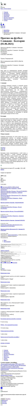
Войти (2, 247)
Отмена (3, 398)
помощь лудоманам (5, 343)
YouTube (14, 262)
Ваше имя (3, 252)
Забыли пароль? (5, 250)
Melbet (2, 169)
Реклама (6, 360)
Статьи (5, 20)
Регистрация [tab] (7, 241)
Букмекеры (7, 14)
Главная (6, 12)
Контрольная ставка (5, 273)
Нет (2, 181)
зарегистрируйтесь (13, 234)
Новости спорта (8, 19)
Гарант (5, 358)
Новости (6, 355)
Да (1, 178)
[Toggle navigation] (1, 6)
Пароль (3, 246)
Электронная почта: (6, 244)
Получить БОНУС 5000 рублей (10, 187)
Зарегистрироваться (6, 257)
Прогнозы (6, 16)
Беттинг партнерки (9, 17)
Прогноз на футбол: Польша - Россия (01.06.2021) (14, 191)
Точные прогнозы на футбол (7, 331)
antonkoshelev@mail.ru (6, 375)
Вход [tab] (5, 240)
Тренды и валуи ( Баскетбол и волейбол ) (10, 337)
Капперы (6, 13)
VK (3, 262)
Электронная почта (6, 253)
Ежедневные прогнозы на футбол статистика (11, 318)
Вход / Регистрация (6, 8)
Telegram (8, 262)
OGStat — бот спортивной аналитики (9, 324)
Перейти (8, 398)
